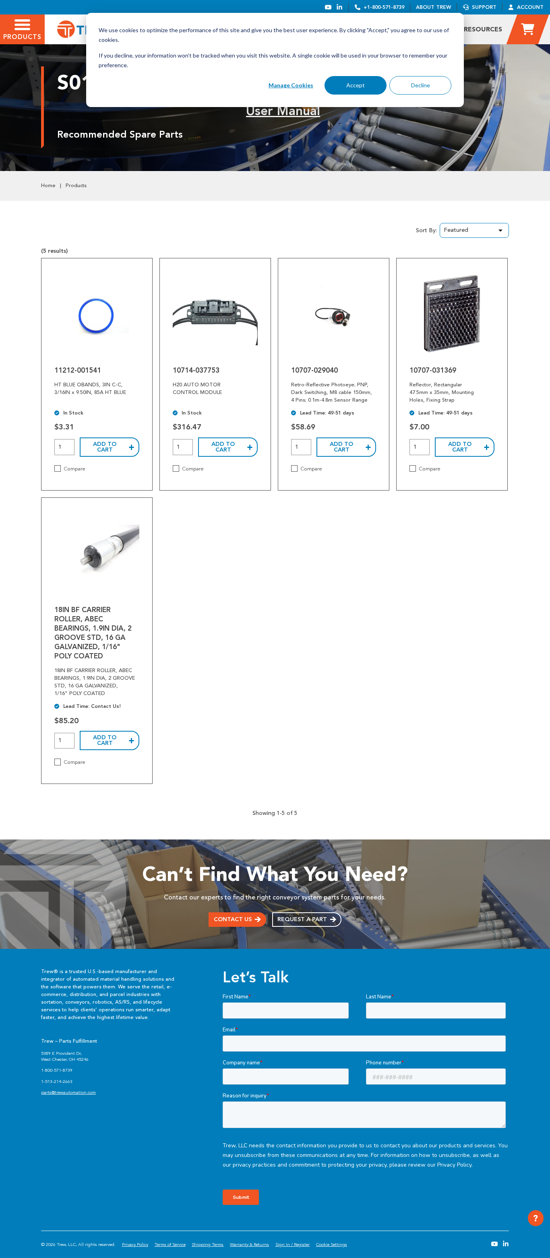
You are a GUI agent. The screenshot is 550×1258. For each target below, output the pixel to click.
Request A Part (302, 919)
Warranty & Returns (249, 1244)
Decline (420, 85)
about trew (433, 7)
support (484, 7)
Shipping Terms (207, 1244)
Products (76, 185)
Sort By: (426, 230)
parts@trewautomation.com (68, 1092)
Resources (483, 29)
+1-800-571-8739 (384, 7)
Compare (74, 469)
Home (48, 185)
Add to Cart (104, 447)
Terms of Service (170, 1244)
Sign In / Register (292, 1244)
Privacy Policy (135, 1244)
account (530, 7)
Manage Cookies (291, 85)
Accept (355, 85)
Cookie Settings (331, 1244)
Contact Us (233, 919)
